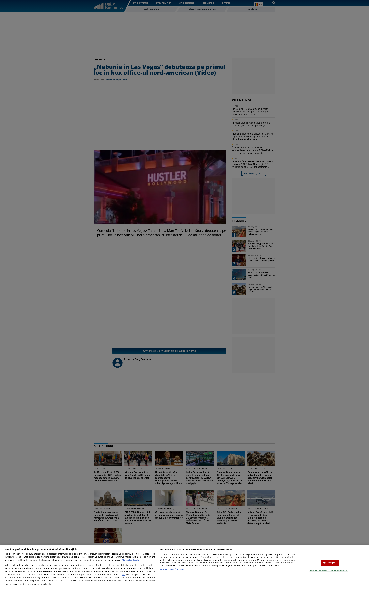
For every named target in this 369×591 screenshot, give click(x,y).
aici (123, 574)
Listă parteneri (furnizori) (172, 568)
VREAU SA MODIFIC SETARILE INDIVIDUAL (329, 570)
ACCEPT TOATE (330, 563)
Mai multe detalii (130, 560)
